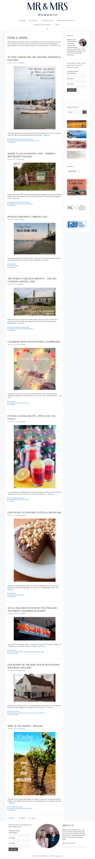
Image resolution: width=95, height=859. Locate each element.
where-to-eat (29, 203)
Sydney (21, 651)
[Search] (84, 112)
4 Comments (12, 205)
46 (25, 818)
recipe (27, 499)
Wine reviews (19, 806)
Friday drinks (30, 140)
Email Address (71, 73)
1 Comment (12, 501)
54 (30, 818)
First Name (70, 78)
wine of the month (21, 808)
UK (39, 140)
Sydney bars (27, 651)
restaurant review (20, 203)
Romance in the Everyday (42, 24)
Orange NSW (12, 203)
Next (34, 818)
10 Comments (12, 596)
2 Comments (12, 267)
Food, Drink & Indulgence (65, 20)
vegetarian (22, 595)
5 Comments (12, 142)
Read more (47, 135)
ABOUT (57, 24)
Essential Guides (47, 20)
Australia (11, 328)
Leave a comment (13, 653)
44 (20, 818)
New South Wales (18, 328)
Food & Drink (12, 139)
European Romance (21, 140)
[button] (47, 29)
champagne (12, 403)
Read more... (70, 55)
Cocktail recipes (13, 498)
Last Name (70, 84)
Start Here (22, 20)
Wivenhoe (42, 713)
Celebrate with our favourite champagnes (34, 341)
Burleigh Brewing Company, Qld (27, 216)
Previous (11, 818)
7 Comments (12, 330)
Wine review (26, 403)
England (14, 140)
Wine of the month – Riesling (25, 726)
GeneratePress (59, 856)
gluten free (12, 595)
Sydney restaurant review (37, 651)
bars (10, 140)
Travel (31, 139)
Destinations (33, 20)
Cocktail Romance (13, 499)
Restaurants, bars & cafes (22, 139)
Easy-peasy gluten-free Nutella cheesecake (35, 512)
